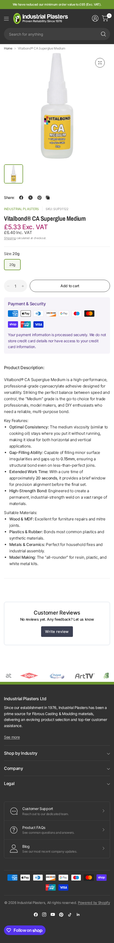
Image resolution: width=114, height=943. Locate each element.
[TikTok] (69, 914)
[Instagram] (44, 914)
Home (8, 48)
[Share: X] (30, 197)
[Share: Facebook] (21, 197)
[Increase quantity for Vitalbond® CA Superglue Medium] (23, 286)
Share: (9, 197)
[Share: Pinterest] (39, 197)
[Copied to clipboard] (47, 197)
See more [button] (12, 737)
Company (13, 768)
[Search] (103, 34)
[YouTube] (53, 914)
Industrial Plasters (21, 209)
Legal (9, 783)
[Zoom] (100, 63)
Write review (57, 631)
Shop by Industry (20, 753)
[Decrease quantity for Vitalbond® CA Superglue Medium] (8, 286)
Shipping (10, 238)
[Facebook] (36, 914)
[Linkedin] (78, 914)
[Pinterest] (61, 914)
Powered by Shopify (94, 902)
